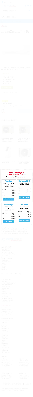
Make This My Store (9, 199)
